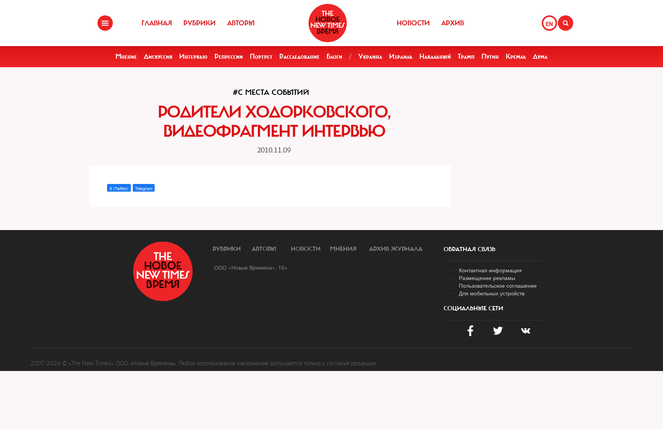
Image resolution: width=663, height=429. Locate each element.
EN (549, 24)
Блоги (334, 56)
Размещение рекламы (487, 278)
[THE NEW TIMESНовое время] (327, 23)
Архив (452, 23)
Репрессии (228, 56)
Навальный (435, 56)
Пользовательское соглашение (498, 285)
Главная (157, 23)
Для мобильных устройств (491, 293)
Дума (540, 56)
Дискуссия (158, 56)
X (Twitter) (119, 188)
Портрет (261, 56)
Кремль (516, 56)
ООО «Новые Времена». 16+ (250, 267)
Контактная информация (490, 270)
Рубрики (199, 23)
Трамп (466, 56)
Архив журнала (395, 249)
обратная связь (469, 249)
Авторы (241, 23)
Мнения (343, 249)
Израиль (400, 56)
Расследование (299, 56)
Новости (413, 23)
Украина (370, 56)
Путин (490, 56)
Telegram (143, 188)
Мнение (126, 56)
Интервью (193, 56)
